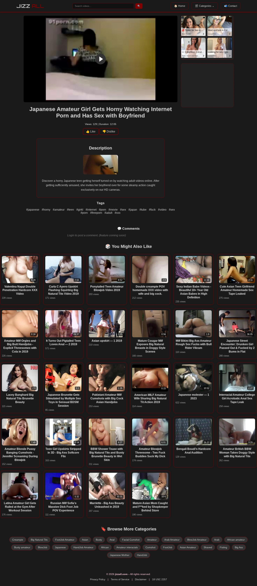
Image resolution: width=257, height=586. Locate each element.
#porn (103, 209)
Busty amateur (22, 547)
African (105, 547)
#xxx (117, 212)
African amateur (236, 539)
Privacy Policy (97, 579)
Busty (99, 539)
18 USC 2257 (159, 579)
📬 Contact (230, 5)
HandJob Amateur (83, 547)
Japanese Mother (119, 555)
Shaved (208, 547)
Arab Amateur (172, 539)
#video (162, 209)
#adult (109, 212)
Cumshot (150, 547)
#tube (143, 209)
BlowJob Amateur (196, 539)
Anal (112, 539)
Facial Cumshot (131, 539)
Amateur (152, 539)
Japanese (60, 547)
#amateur (59, 209)
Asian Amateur (188, 547)
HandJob (142, 555)
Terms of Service (120, 579)
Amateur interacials (127, 547)
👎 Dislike (108, 131)
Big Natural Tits (39, 539)
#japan (133, 209)
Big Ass (239, 547)
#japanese (33, 209)
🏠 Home (179, 5)
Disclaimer (141, 579)
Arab (216, 539)
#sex (123, 209)
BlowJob (42, 547)
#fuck (152, 209)
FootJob (167, 547)
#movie (113, 209)
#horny (46, 209)
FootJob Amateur (64, 539)
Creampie (17, 539)
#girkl (80, 209)
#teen (71, 209)
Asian (85, 539)
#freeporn (96, 212)
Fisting (223, 547)
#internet (91, 209)
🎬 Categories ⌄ (204, 5)
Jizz (30, 6)
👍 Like (90, 131)
